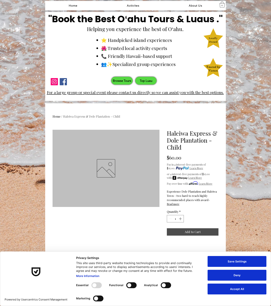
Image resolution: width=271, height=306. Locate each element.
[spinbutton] (175, 218)
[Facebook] (63, 81)
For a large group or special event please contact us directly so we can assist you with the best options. (135, 92)
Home (56, 116)
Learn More (196, 168)
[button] (222, 4)
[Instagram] (54, 81)
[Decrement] (170, 218)
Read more (173, 204)
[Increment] (180, 218)
